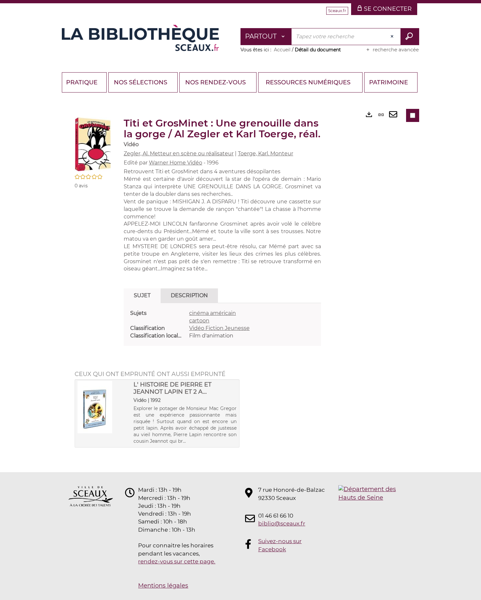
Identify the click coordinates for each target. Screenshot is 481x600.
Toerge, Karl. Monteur (265, 153)
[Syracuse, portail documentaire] (140, 38)
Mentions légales (163, 585)
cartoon (199, 320)
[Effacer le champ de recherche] (393, 36)
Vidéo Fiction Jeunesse (219, 328)
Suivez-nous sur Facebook (280, 545)
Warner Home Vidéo (175, 163)
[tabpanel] (222, 324)
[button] (93, 144)
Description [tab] (189, 295)
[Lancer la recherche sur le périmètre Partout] (410, 36)
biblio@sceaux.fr (281, 523)
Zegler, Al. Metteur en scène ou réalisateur (179, 153)
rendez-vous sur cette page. (176, 561)
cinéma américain (212, 313)
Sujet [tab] (142, 295)
